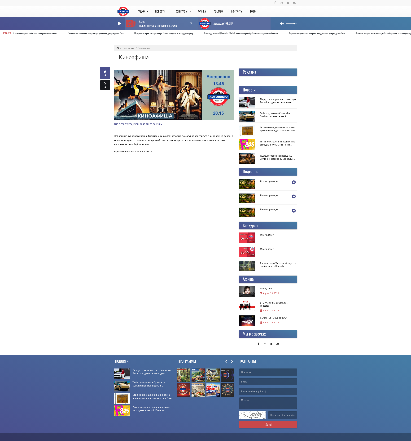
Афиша (202, 11)
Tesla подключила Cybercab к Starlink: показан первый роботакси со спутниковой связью (258, 33)
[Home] (118, 47)
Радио (141, 11)
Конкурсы (181, 11)
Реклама (218, 11)
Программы (129, 47)
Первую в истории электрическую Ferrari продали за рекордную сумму (181, 33)
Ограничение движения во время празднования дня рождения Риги (113, 33)
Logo (253, 11)
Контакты (236, 11)
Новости (160, 11)
